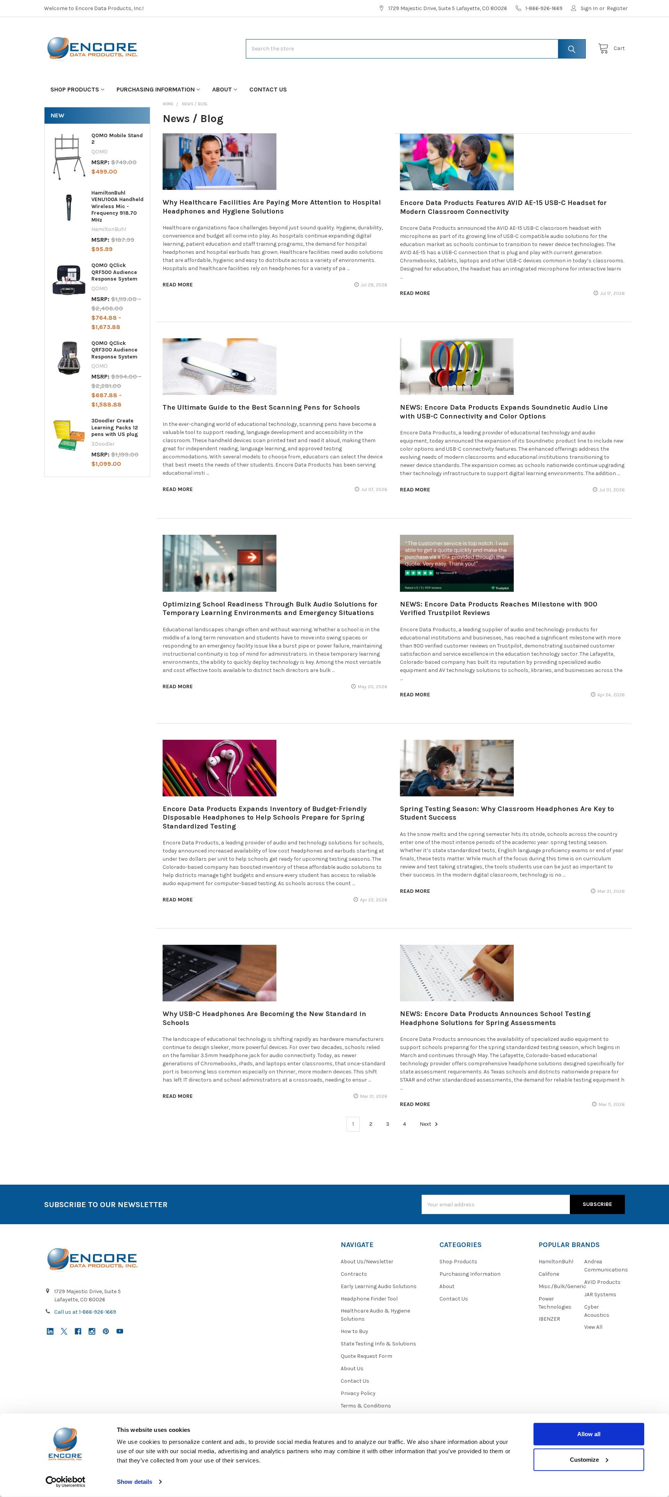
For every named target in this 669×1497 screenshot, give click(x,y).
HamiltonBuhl (556, 1261)
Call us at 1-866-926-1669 (85, 1312)
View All (593, 1327)
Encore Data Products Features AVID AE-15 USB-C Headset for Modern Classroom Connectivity (503, 207)
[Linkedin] (50, 1331)
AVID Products (602, 1282)
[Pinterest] (106, 1331)
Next (426, 1124)
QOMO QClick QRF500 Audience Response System (114, 272)
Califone (549, 1274)
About (222, 89)
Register (617, 8)
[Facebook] (78, 1331)
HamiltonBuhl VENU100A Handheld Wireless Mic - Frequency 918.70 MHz (117, 206)
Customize (584, 1459)
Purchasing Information (156, 89)
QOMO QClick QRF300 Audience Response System (114, 350)
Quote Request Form (366, 1356)
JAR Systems (600, 1294)
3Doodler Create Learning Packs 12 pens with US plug (114, 427)
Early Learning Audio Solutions (379, 1286)
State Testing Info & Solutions (378, 1343)
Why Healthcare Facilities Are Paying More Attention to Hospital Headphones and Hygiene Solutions (272, 206)
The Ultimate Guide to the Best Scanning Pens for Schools (261, 407)
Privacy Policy (358, 1393)
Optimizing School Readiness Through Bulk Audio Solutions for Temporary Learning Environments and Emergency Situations (270, 608)
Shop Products (74, 89)
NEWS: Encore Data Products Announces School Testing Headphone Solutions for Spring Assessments (495, 1018)
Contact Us (268, 89)
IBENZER (549, 1319)
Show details (134, 1481)
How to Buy (354, 1331)
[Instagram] (92, 1331)
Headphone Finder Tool (369, 1298)
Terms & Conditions (366, 1405)
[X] (64, 1331)
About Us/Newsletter (367, 1261)
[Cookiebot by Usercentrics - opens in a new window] (65, 1482)
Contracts (354, 1274)
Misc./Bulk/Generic (562, 1286)
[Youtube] (120, 1331)
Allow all (588, 1434)
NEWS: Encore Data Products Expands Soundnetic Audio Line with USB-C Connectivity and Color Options (504, 411)
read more (178, 284)
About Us (352, 1368)
